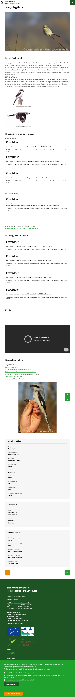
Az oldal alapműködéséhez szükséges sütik (20, 673)
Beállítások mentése (11, 684)
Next (67, 395)
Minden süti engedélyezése (13, 693)
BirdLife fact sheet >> (12, 367)
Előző (67, 399)
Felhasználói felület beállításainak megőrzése (21, 680)
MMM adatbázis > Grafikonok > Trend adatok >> (21, 228)
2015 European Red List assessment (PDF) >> (20, 372)
